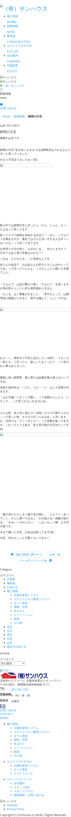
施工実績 (12, 591)
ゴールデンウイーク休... (34, 560)
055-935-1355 (20, 689)
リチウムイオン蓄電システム (32, 599)
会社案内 (19, 783)
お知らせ (12, 587)
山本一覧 (54, 554)
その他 (18, 623)
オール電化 (21, 603)
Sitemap (12, 805)
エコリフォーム (23, 773)
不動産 (11, 579)
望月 (9, 635)
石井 (9, 638)
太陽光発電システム (26, 595)
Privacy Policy (15, 809)
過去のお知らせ (16, 646)
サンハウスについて (19, 779)
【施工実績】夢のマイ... (28, 554)
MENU (4, 718)
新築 (16, 619)
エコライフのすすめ (19, 761)
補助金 (11, 583)
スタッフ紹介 (22, 787)
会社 (9, 627)
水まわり (19, 611)
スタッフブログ (23, 791)
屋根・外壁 (21, 607)
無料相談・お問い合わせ (29, 795)
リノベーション (23, 615)
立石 (9, 631)
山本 (9, 642)
